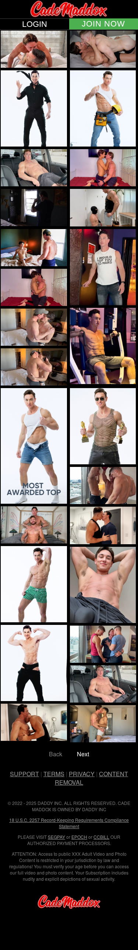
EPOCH (79, 837)
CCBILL (101, 837)
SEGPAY (56, 837)
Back (55, 754)
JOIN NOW (103, 24)
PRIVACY (82, 774)
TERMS (53, 774)
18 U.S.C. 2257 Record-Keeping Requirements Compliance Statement (69, 823)
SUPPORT (24, 774)
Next (83, 754)
